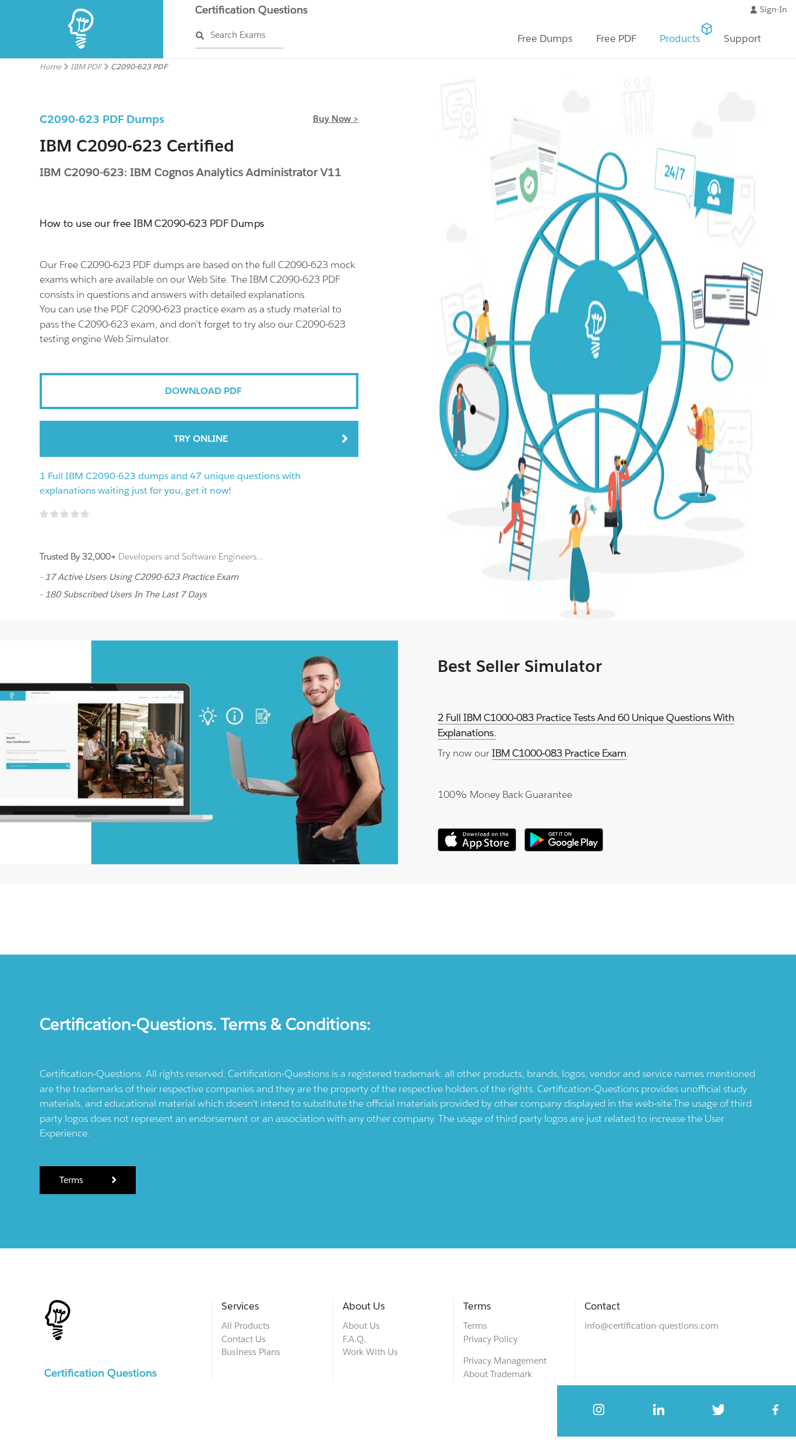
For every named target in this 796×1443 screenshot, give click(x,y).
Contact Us (243, 1339)
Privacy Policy (490, 1339)
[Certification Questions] (82, 55)
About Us (361, 1325)
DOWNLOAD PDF (203, 391)
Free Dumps (545, 38)
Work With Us (370, 1351)
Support (742, 38)
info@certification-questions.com (651, 1325)
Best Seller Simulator (520, 666)
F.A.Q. (354, 1339)
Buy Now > (335, 118)
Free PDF (616, 38)
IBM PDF (86, 67)
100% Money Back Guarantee (505, 794)
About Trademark (497, 1373)
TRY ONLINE (201, 438)
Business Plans (250, 1351)
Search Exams (238, 34)
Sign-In (773, 9)
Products (680, 38)
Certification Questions (251, 9)
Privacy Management (505, 1360)
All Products (245, 1325)
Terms (72, 1179)
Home (50, 67)
